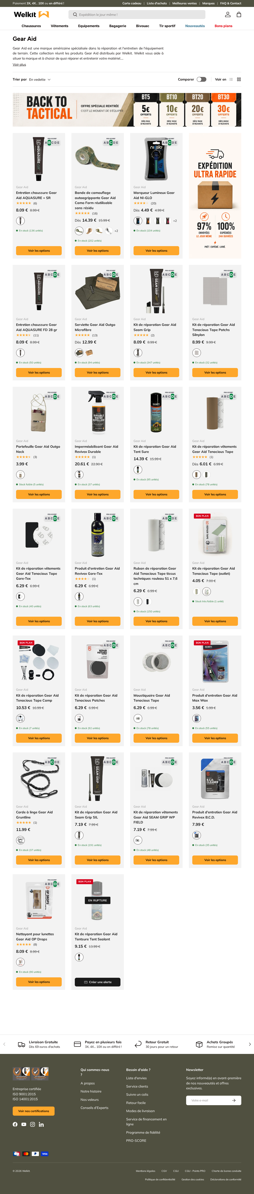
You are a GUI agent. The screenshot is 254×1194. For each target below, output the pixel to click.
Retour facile (136, 1103)
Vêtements (59, 26)
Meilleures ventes (184, 3)
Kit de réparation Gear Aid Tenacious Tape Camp (37, 698)
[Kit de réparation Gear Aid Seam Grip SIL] (97, 778)
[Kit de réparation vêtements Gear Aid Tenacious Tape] (215, 413)
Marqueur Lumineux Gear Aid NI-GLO (154, 195)
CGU (176, 1170)
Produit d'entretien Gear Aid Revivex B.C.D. (214, 814)
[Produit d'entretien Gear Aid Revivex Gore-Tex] (97, 535)
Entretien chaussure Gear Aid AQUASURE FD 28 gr (36, 327)
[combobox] (137, 14)
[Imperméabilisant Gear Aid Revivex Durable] (97, 413)
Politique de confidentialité (160, 1179)
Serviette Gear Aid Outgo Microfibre (95, 327)
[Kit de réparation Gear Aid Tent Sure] (156, 413)
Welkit (26, 1170)
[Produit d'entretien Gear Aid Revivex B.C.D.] (215, 778)
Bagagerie (117, 26)
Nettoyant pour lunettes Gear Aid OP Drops (35, 936)
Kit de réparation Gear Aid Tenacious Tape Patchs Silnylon (213, 329)
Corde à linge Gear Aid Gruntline (34, 814)
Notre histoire (91, 1091)
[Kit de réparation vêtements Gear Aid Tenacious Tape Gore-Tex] (39, 535)
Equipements (88, 26)
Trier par (20, 79)
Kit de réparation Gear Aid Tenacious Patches (96, 698)
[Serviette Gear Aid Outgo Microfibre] (97, 291)
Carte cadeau (131, 3)
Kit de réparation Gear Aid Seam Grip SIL (96, 814)
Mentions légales (145, 1170)
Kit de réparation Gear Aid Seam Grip (155, 327)
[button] (239, 14)
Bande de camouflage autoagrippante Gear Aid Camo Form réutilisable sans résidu (95, 200)
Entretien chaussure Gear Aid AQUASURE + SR (36, 195)
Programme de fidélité (143, 1132)
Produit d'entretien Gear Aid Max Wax (214, 698)
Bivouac (142, 26)
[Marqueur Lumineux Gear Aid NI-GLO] (156, 159)
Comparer (186, 79)
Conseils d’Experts (94, 1108)
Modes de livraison (140, 1111)
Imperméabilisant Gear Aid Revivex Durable (96, 449)
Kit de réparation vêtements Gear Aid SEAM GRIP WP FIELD (156, 817)
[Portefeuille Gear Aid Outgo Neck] (39, 413)
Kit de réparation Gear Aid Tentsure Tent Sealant (96, 936)
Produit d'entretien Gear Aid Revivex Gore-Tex (97, 571)
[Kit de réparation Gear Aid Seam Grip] (156, 291)
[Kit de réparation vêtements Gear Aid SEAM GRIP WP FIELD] (156, 778)
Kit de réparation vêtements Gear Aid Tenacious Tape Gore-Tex (38, 573)
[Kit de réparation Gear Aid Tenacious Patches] (97, 661)
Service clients (137, 1086)
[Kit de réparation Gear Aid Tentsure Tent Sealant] (97, 900)
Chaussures (31, 26)
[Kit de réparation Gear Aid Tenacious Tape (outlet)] (215, 535)
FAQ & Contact (230, 3)
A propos (88, 1083)
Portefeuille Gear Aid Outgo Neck (38, 449)
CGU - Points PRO (195, 1170)
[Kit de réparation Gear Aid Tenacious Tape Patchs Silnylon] (215, 291)
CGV (164, 1170)
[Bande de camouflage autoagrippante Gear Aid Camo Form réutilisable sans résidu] (97, 159)
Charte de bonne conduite (226, 1170)
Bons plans (223, 26)
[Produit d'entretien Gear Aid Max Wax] (215, 661)
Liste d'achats (157, 3)
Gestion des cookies (193, 1179)
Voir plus (19, 64)
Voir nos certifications (33, 1111)
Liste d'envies (136, 1078)
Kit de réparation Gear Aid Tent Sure (155, 449)
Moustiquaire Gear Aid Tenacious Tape (152, 698)
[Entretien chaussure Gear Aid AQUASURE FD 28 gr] (39, 291)
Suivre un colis (137, 1094)
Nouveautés (195, 26)
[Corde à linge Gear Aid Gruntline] (39, 778)
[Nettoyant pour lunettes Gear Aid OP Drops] (39, 900)
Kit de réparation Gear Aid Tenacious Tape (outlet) (213, 571)
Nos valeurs (90, 1099)
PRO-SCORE (136, 1140)
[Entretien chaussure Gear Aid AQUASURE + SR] (39, 159)
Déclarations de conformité (225, 1179)
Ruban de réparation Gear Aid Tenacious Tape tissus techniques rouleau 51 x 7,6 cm (155, 576)
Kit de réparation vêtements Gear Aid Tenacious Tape (214, 449)
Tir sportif (167, 26)
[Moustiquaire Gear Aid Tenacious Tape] (156, 661)
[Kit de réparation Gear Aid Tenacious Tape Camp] (39, 661)
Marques (208, 3)
